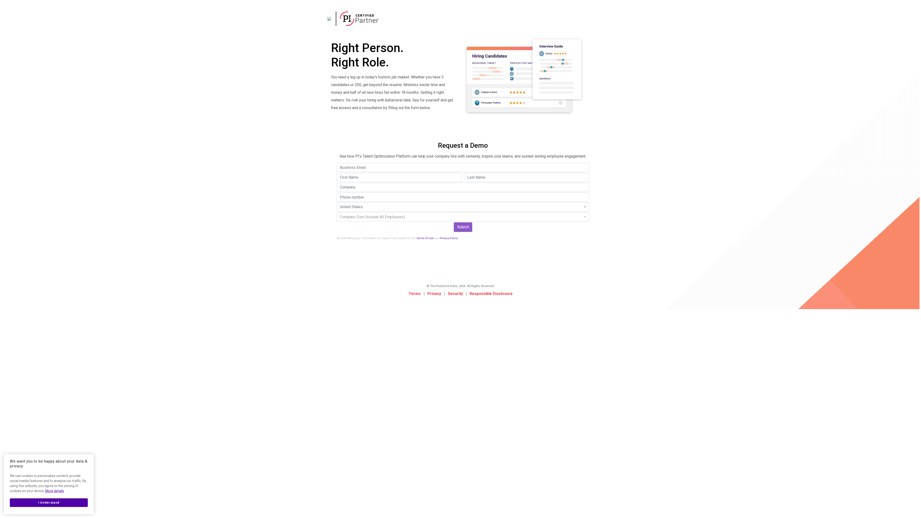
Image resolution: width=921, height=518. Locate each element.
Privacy (434, 293)
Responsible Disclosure (491, 293)
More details (54, 491)
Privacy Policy (448, 238)
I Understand (48, 502)
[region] (49, 484)
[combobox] (463, 207)
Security (455, 293)
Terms (415, 293)
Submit (463, 227)
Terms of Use (425, 238)
